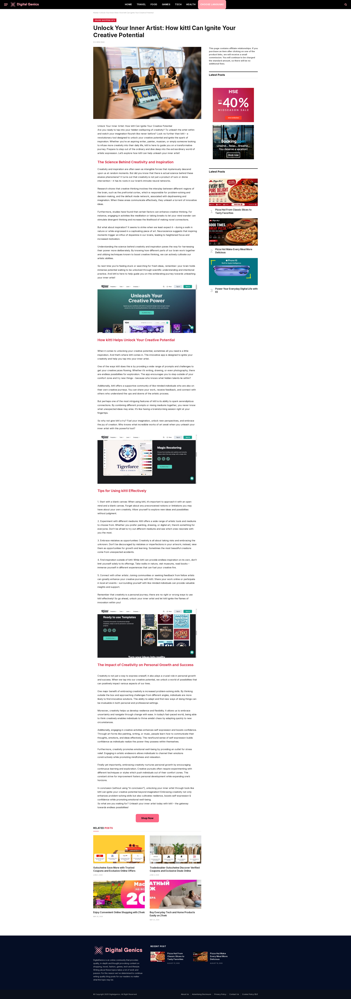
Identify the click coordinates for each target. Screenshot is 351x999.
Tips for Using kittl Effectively (121, 491)
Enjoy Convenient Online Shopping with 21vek (119, 912)
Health (191, 4)
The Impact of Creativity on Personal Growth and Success (145, 665)
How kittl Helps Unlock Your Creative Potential (136, 340)
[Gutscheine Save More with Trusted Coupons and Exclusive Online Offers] (119, 849)
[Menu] (6, 5)
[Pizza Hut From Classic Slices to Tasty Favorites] (233, 192)
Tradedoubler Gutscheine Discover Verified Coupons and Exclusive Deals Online (175, 869)
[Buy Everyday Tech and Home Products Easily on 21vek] (175, 894)
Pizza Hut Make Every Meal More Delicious (233, 251)
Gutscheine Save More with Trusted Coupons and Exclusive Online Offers (114, 869)
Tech (178, 4)
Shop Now (147, 818)
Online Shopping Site (105, 20)
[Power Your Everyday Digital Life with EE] (233, 271)
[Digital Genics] (24, 4)
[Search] (345, 5)
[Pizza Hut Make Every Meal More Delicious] (233, 232)
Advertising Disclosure (201, 994)
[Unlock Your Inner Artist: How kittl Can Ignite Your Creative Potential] (147, 118)
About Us (185, 994)
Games (166, 4)
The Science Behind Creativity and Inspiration (135, 162)
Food (154, 4)
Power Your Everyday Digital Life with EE (236, 290)
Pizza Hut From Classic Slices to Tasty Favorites (233, 211)
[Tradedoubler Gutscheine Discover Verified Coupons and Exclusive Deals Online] (175, 849)
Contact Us (234, 994)
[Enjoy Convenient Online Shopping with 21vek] (119, 894)
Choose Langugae (212, 4)
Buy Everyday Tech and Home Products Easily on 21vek (172, 914)
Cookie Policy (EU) (250, 994)
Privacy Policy (220, 994)
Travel (141, 4)
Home (128, 4)
